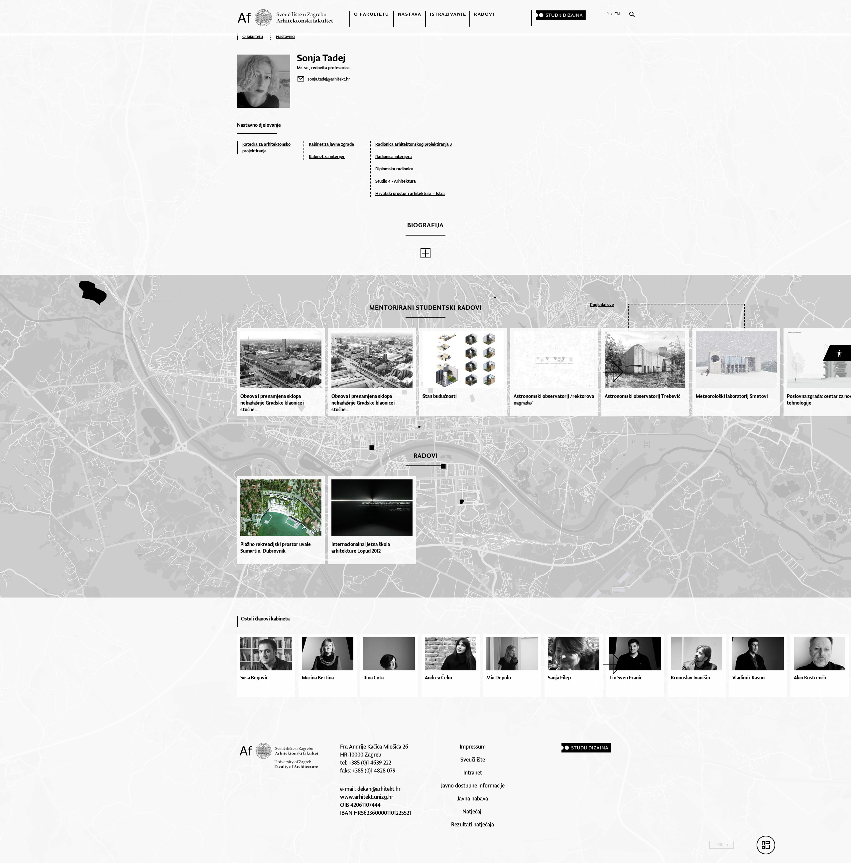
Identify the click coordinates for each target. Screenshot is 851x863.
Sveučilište (472, 759)
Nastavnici (285, 36)
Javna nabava (472, 798)
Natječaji (472, 811)
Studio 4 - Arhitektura (395, 181)
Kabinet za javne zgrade (331, 144)
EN (617, 14)
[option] (282, 372)
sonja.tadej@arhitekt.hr (328, 79)
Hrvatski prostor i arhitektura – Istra (410, 193)
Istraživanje (448, 14)
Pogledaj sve (602, 304)
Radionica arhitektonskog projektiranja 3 (413, 144)
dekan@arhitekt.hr (379, 788)
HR (606, 14)
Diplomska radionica (394, 169)
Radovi (484, 14)
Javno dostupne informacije (473, 785)
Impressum (473, 746)
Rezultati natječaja (472, 824)
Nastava (410, 14)
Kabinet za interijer (327, 156)
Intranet (472, 772)
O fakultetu (371, 14)
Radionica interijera (393, 156)
